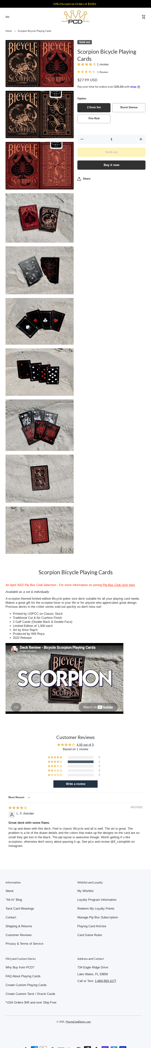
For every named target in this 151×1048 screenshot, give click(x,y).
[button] (87, 64)
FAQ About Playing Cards (23, 976)
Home (9, 31)
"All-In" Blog (14, 899)
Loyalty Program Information (96, 899)
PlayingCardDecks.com (78, 1022)
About (9, 891)
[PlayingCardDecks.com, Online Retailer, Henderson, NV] (73, 1032)
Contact (11, 917)
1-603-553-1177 (105, 981)
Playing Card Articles (91, 926)
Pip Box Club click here (119, 585)
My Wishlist (85, 891)
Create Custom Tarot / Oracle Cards (30, 994)
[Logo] (75, 17)
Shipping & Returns (19, 926)
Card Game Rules (89, 935)
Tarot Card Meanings (20, 908)
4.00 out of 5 (85, 745)
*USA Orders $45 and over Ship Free (31, 1002)
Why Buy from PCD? (20, 967)
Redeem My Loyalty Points (95, 908)
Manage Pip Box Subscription (97, 917)
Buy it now (111, 165)
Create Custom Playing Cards (26, 985)
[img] (17, 808)
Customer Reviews (19, 935)
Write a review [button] (75, 783)
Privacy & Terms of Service (24, 943)
